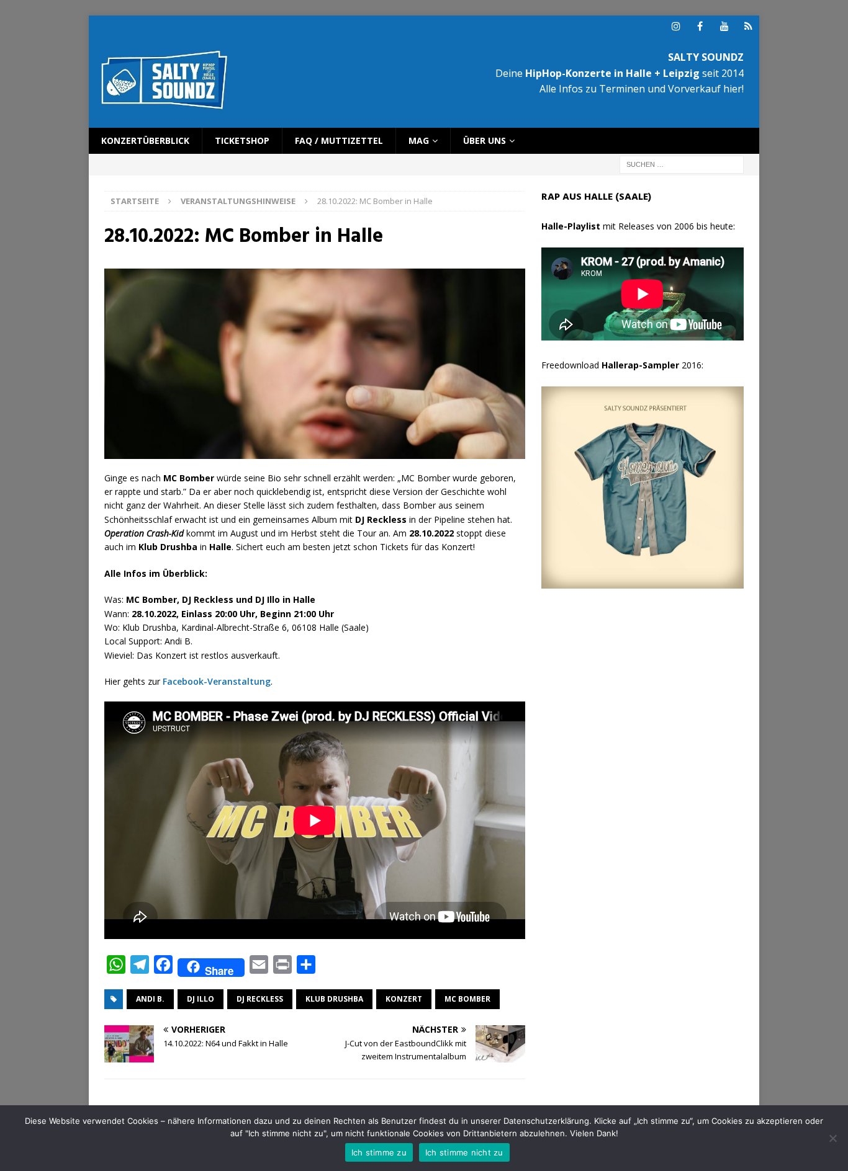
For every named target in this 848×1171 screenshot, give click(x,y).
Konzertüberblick (145, 140)
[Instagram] (676, 26)
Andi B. (150, 999)
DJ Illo (200, 999)
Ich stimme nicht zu (464, 1152)
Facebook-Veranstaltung (217, 681)
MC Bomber (467, 999)
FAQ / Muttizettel (339, 140)
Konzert (404, 999)
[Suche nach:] (682, 164)
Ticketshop (242, 140)
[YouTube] (724, 26)
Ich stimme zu (379, 1152)
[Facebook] (700, 26)
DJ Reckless (260, 999)
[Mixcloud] (748, 26)
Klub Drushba (334, 999)
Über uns (484, 140)
